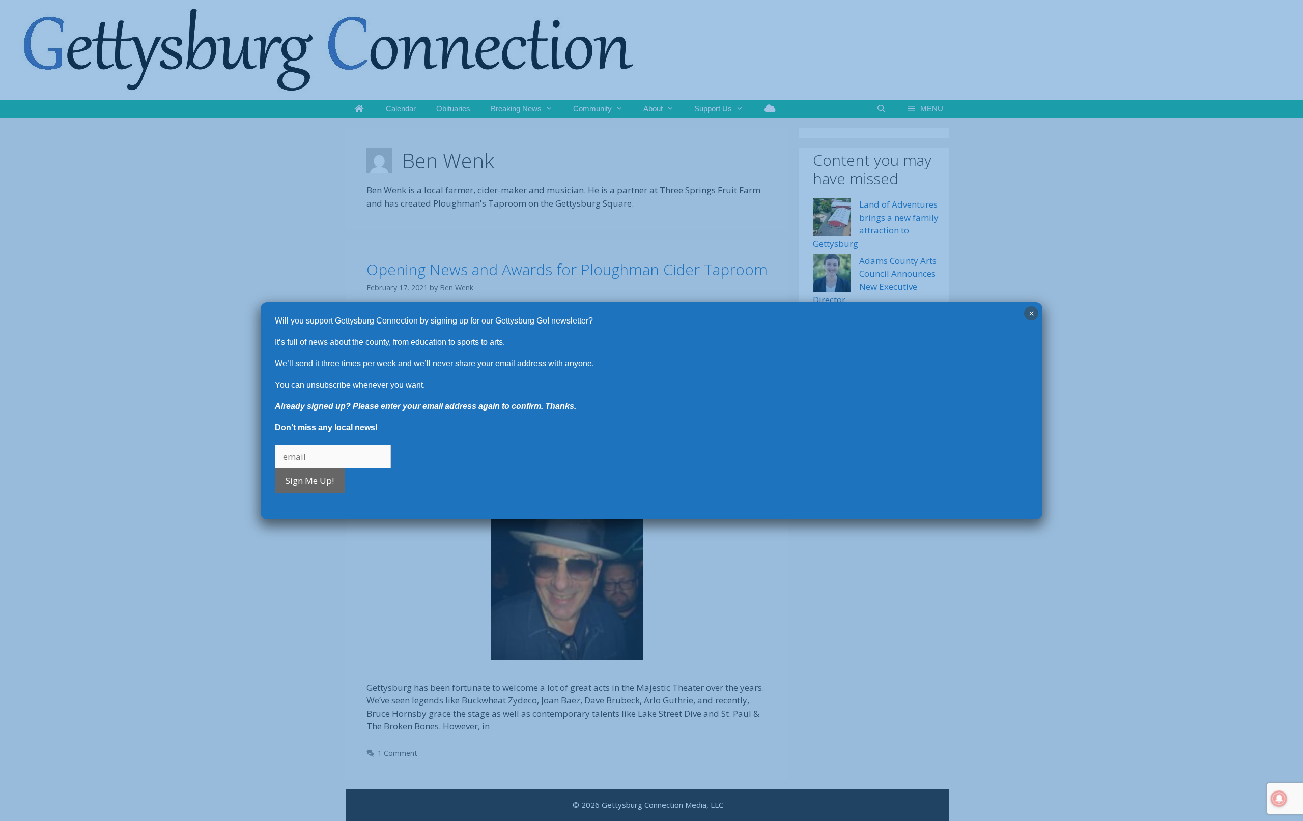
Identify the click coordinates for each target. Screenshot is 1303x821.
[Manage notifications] (1279, 798)
